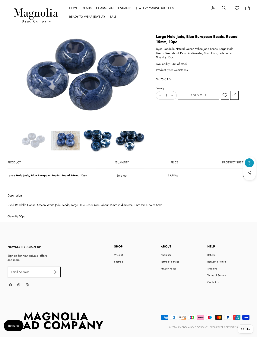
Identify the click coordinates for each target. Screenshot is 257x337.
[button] (224, 8)
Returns (211, 255)
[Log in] (213, 8)
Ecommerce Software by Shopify (229, 327)
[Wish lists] (237, 8)
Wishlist (118, 255)
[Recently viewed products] (249, 162)
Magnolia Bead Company (193, 327)
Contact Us (213, 282)
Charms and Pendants (114, 8)
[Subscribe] (53, 272)
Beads (87, 8)
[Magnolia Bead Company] (36, 15)
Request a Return (216, 261)
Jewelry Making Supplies (155, 8)
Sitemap (118, 261)
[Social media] (249, 172)
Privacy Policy (168, 268)
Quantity (160, 88)
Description (15, 195)
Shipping (212, 268)
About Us (166, 255)
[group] (33, 141)
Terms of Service (170, 261)
